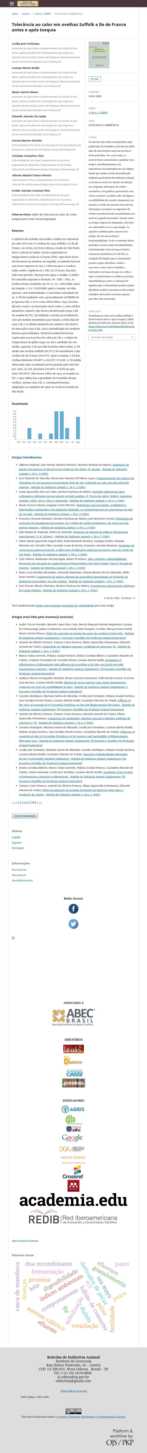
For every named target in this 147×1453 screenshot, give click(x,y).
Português (18, 848)
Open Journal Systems (25, 1240)
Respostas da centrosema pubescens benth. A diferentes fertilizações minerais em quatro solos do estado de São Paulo (76, 550)
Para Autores (19, 875)
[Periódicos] (73, 1086)
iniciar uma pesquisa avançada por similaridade (65, 605)
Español (16, 842)
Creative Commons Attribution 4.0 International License (91, 1416)
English (16, 837)
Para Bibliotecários (22, 880)
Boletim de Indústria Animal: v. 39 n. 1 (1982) (96, 581)
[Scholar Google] (73, 1142)
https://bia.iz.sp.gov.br (74, 1391)
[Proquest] (73, 1130)
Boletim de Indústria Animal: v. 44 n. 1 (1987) (73, 794)
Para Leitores (19, 869)
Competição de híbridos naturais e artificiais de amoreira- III (79, 646)
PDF (96, 79)
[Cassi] (73, 1076)
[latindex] (73, 1052)
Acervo (26, 13)
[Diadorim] (73, 1065)
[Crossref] (73, 1177)
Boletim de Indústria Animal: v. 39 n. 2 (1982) (58, 487)
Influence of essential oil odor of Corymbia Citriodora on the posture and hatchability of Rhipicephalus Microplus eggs (77, 736)
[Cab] (73, 1124)
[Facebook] (73, 908)
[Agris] (73, 1112)
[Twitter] (73, 924)
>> (40, 802)
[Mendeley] (73, 1190)
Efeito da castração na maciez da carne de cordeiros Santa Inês (84, 633)
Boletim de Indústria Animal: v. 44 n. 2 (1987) (66, 723)
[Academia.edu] (73, 1205)
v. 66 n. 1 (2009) (42, 13)
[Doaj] (73, 1152)
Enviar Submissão (25, 815)
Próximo (126, 598)
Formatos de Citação (102, 337)
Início (15, 13)
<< (13, 802)
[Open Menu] (11, 3)
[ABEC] (73, 1025)
